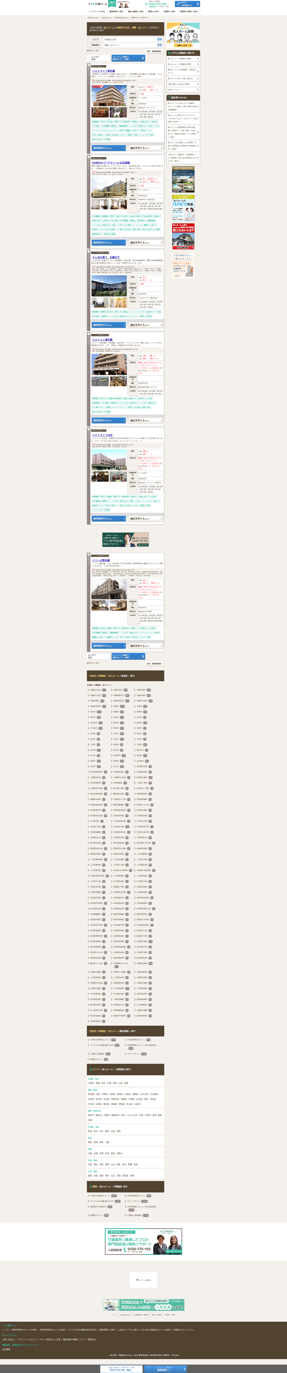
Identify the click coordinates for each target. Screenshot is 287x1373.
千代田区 (154, 1094)
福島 (126, 1083)
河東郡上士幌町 (121, 972)
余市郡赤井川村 (145, 827)
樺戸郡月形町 (97, 843)
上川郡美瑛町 (97, 870)
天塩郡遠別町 (144, 892)
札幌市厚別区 (121, 701)
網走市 (118, 723)
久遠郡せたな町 (121, 799)
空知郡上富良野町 (122, 870)
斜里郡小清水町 (145, 919)
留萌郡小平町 (120, 887)
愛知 (90, 1142)
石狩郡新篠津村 (98, 772)
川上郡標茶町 (144, 1005)
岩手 (103, 1083)
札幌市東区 (143, 690)
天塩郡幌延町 (97, 914)
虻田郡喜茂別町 (121, 810)
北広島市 (142, 761)
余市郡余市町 (121, 827)
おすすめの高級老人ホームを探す (156, 1330)
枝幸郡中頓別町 (98, 903)
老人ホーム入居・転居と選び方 (180, 78)
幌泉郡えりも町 (98, 963)
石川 (101, 1131)
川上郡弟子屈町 (98, 1010)
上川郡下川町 (97, 881)
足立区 (130, 1104)
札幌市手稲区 (144, 701)
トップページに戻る (97, 11)
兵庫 (101, 1153)
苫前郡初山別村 (121, 892)
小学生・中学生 (170, 1315)
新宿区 (106, 1104)
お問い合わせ (8, 1339)
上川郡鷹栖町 (144, 854)
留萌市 (142, 723)
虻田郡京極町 (144, 810)
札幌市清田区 (98, 706)
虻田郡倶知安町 (98, 816)
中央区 (91, 1104)
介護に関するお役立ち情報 (178, 84)
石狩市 (95, 766)
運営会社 (92, 1339)
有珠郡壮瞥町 (120, 941)
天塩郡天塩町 (97, 898)
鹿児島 (125, 1175)
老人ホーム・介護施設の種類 (179, 59)
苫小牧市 (96, 728)
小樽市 (142, 706)
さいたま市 (132, 1115)
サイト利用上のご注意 (50, 1339)
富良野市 (119, 755)
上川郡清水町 (120, 977)
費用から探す (153, 11)
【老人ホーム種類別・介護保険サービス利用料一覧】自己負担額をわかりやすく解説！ (182, 158)
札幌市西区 (97, 701)
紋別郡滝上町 (144, 930)
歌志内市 (142, 750)
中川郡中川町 (144, 881)
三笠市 (94, 745)
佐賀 (96, 1175)
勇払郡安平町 (144, 947)
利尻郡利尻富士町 (146, 909)
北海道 (97, 80)
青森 (98, 1083)
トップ (113, 1315)
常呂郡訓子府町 (98, 925)
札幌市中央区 (98, 690)
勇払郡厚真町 (97, 947)
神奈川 (91, 1115)
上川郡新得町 (97, 977)
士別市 (118, 739)
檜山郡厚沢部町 (98, 794)
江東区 (128, 1094)
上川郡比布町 (144, 859)
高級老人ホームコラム (184, 1330)
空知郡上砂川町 (145, 832)
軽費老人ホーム (98, 1059)
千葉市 (148, 1115)
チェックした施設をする (164, 1369)
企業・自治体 (156, 1315)
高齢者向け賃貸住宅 (101, 1207)
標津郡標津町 (144, 1016)
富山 (96, 1131)
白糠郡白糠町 (144, 1010)
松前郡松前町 (120, 772)
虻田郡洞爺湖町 (121, 947)
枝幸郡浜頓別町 (145, 898)
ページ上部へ (145, 1280)
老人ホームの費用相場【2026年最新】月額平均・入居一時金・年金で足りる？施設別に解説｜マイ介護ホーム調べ (182, 132)
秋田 (115, 1083)
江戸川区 (144, 1094)
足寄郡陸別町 (97, 999)
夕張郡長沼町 (120, 837)
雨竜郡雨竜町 (144, 848)
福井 (107, 1131)
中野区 (105, 1094)
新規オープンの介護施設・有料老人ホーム (182, 71)
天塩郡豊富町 (144, 903)
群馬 (160, 1115)
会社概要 (6, 1349)
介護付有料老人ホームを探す (24, 1330)
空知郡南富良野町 (99, 876)
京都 (96, 1153)
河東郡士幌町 (97, 972)
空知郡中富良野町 (146, 870)
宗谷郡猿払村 (120, 898)
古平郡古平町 (144, 821)
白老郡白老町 (144, 941)
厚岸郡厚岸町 (97, 1005)
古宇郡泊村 (96, 821)
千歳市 (142, 745)
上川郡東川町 (144, 865)
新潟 (90, 1131)
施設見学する (139, 148)
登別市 (142, 755)
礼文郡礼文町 (97, 909)
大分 (113, 1175)
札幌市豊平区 (121, 695)
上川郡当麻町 (120, 859)
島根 (107, 1164)
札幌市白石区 (103, 80)
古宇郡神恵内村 (121, 821)
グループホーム (136, 1054)
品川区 (139, 1099)
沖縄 (132, 1175)
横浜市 (99, 1115)
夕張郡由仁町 (97, 837)
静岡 (96, 1142)
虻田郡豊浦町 (97, 941)
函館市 (118, 706)
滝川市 (95, 750)
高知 (136, 1164)
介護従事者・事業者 (141, 1315)
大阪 (90, 1153)
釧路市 (142, 712)
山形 (121, 1083)
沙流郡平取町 (144, 952)
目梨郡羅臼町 (97, 1021)
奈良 (107, 1153)
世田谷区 (115, 1099)
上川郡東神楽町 (98, 859)
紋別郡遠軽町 (97, 930)
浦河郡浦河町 (120, 958)
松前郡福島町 (144, 772)
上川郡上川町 (120, 865)
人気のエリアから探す (128, 1330)
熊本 (107, 1175)
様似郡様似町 (144, 958)
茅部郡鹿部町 (97, 783)
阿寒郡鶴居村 (120, 1010)
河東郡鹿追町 (144, 972)
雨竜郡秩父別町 (121, 848)
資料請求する (102, 148)
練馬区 (136, 1094)
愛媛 (130, 1164)
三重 (107, 1142)
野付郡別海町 (97, 1016)
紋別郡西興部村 (98, 936)
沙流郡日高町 (120, 952)
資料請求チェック (89, 76)
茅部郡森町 (119, 783)
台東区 (132, 1099)
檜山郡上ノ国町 (145, 788)
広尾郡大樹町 (144, 983)
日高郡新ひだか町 (120, 965)
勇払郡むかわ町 (98, 952)
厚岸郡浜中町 (120, 1005)
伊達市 (118, 761)
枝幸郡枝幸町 (120, 903)
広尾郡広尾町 (97, 988)
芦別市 (94, 734)
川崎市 (107, 1115)
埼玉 (123, 1115)
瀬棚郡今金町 (97, 799)
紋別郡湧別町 (120, 930)
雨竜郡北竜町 (97, 854)
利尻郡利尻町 (120, 909)
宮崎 (119, 1175)
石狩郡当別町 (144, 766)
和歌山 (120, 1153)
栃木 (155, 1115)
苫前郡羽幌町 (97, 892)
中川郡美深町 (120, 881)
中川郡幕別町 (121, 988)
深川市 (94, 755)
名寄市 (141, 739)
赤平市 (141, 734)
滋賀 (113, 1153)
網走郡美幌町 (120, 914)
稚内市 (118, 728)
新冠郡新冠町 (97, 958)
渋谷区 (153, 1099)
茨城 (90, 1120)
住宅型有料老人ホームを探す (53, 1330)
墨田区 (120, 1094)
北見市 (118, 717)
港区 (146, 1099)
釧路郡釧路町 (144, 999)
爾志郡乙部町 (120, 794)
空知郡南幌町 (97, 832)
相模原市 (115, 1115)
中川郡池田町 (144, 988)
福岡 (90, 1175)
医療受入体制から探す (189, 11)
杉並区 (91, 1099)
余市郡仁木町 (97, 827)
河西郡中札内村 (98, 983)
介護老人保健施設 (100, 1054)
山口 (113, 1164)
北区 (98, 1094)
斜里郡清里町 (120, 919)
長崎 (101, 1175)
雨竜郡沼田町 (120, 854)
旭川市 (95, 712)
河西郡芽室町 (144, 977)
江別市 (118, 734)
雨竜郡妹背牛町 (98, 848)
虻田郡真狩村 (97, 810)
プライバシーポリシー (27, 1339)
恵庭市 (95, 761)
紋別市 (94, 739)
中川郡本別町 (120, 994)
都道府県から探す (116, 11)
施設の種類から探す (136, 11)
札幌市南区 (143, 695)
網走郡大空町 (144, 936)
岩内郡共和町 (120, 816)
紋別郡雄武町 (120, 936)
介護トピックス (174, 90)
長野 (119, 1131)
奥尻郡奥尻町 (144, 794)
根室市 (118, 745)
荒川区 (99, 1099)
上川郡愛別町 (97, 865)
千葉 (141, 1115)
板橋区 (114, 1104)
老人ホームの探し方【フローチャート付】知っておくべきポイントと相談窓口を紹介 (182, 118)
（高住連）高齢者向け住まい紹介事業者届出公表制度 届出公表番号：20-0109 (143, 1355)
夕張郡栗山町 (144, 837)
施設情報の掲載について (74, 1339)
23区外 (137, 1104)
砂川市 (118, 750)
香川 (124, 1164)
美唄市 (141, 728)
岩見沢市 (96, 723)
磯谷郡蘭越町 (120, 805)
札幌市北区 (120, 690)
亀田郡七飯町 (144, 777)
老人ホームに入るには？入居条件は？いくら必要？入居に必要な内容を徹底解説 (182, 106)
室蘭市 (118, 712)
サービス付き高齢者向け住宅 (100, 253)
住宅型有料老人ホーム (138, 1040)
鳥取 (101, 1164)
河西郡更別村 (120, 983)
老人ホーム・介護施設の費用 (179, 64)
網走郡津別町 (144, 914)
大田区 (112, 1094)
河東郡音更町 (144, 963)
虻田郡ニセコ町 (145, 805)
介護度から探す (169, 11)
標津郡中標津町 (121, 1016)
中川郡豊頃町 (97, 994)
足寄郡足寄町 (144, 994)
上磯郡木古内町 (121, 777)
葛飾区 (124, 1099)
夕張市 (141, 717)
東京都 (91, 1094)
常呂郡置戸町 (120, 925)
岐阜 (101, 1142)
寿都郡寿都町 (144, 799)
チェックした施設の (122, 58)
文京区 (106, 1099)
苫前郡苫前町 (144, 887)
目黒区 (99, 1104)
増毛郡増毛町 (97, 887)
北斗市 (118, 766)
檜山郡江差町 (120, 788)
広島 (90, 1164)
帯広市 (95, 717)
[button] (125, 39)
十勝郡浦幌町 (120, 999)
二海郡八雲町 (144, 783)
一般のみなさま (125, 1315)
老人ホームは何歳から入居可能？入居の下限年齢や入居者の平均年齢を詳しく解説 (182, 146)
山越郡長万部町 (98, 788)
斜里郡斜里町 (97, 919)
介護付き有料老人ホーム (98, 66)
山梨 (113, 1131)
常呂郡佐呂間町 (145, 925)
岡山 (96, 1164)
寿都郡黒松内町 (98, 805)
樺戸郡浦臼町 (120, 843)
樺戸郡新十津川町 (146, 843)
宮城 (109, 1083)
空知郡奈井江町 (121, 832)
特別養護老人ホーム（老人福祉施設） (142, 1046)
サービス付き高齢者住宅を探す (82, 1330)
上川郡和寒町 (120, 876)
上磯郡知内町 (97, 777)
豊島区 (122, 1104)
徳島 (119, 1164)
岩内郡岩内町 (144, 816)
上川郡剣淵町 (144, 876)
